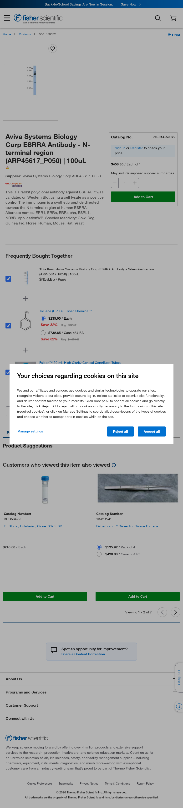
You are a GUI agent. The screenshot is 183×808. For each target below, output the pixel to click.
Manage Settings (30, 431)
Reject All (120, 431)
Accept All (152, 431)
